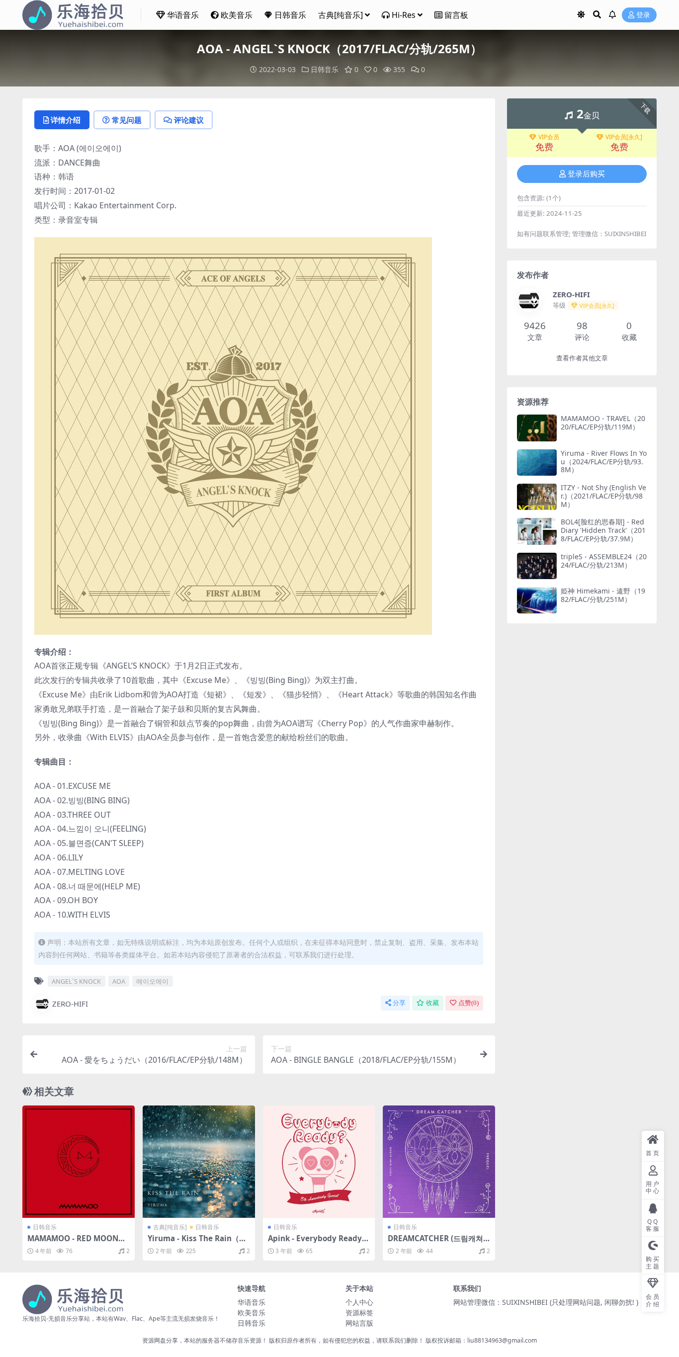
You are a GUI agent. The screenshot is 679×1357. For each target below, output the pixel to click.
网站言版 (359, 1323)
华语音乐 (183, 14)
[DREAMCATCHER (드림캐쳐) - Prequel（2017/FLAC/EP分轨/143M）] (439, 1161)
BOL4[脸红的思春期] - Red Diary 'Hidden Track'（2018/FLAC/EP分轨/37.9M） (603, 530)
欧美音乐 (237, 14)
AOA (118, 981)
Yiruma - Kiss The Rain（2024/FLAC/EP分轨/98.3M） (198, 1242)
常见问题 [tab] (127, 120)
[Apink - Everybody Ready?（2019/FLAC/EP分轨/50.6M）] (319, 1161)
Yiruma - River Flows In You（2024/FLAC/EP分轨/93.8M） (604, 461)
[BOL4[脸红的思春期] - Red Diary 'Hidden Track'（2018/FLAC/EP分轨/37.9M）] (537, 531)
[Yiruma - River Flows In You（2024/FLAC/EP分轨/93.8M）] (537, 462)
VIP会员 (548, 137)
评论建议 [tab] (189, 120)
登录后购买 (586, 174)
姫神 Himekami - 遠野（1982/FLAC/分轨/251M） (603, 595)
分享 (399, 1003)
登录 (643, 15)
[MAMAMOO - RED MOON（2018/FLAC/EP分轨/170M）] (78, 1161)
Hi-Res (404, 14)
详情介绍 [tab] (66, 120)
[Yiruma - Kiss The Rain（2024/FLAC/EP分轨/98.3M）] (199, 1161)
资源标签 (359, 1312)
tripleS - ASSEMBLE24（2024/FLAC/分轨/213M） (604, 561)
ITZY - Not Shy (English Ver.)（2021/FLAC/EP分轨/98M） (603, 496)
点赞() (468, 1003)
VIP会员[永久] (623, 137)
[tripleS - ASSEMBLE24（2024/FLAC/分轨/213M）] (537, 566)
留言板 (456, 14)
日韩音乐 (290, 14)
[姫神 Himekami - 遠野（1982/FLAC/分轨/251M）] (537, 600)
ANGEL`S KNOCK (76, 981)
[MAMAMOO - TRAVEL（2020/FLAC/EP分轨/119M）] (537, 428)
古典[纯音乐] (340, 14)
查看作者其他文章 (582, 358)
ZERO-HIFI (70, 1004)
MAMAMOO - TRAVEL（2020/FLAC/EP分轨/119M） (603, 422)
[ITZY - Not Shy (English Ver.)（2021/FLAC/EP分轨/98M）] (537, 497)
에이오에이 (152, 981)
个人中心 (359, 1302)
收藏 (432, 1003)
